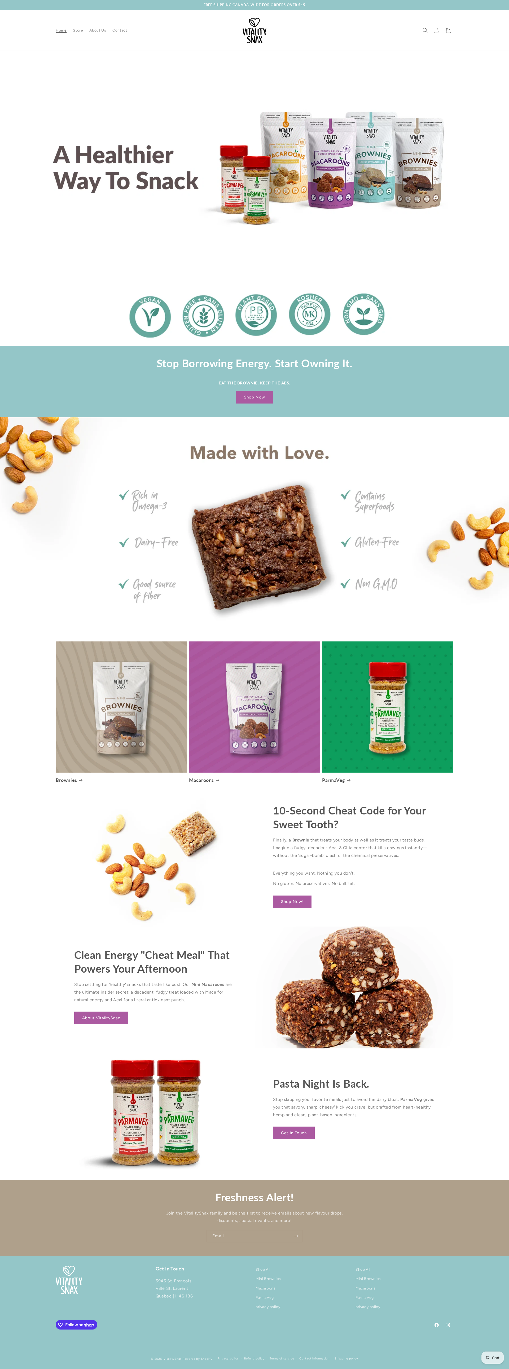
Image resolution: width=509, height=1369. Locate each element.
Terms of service (282, 1358)
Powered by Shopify (198, 1359)
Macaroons (201, 780)
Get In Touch (294, 1133)
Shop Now (254, 397)
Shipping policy (346, 1358)
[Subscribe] (296, 1236)
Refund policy (254, 1358)
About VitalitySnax (101, 1018)
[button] (425, 30)
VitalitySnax (173, 1359)
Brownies (66, 780)
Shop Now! (292, 901)
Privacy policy (228, 1358)
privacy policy (268, 1307)
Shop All (263, 1269)
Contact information (314, 1358)
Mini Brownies (268, 1279)
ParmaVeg (333, 780)
